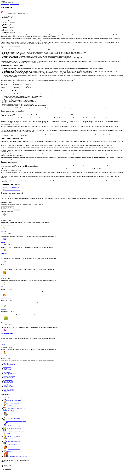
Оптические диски (8, 382)
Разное (5, 391)
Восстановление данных (9, 373)
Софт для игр (6, 387)
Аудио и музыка (7, 369)
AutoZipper (3, 231)
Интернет (5, 363)
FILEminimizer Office (6, 298)
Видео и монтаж (7, 368)
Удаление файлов (7, 380)
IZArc (2, 264)
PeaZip (2, 322)
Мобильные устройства (9, 389)
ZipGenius (3, 309)
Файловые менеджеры (9, 381)
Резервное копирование (9, 376)
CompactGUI (4, 344)
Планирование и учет (8, 386)
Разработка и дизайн (8, 390)
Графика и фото (7, 367)
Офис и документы (8, 384)
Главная (2, 4)
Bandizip (3, 242)
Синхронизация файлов (9, 377)
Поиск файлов (7, 374)
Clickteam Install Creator (7, 333)
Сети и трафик (7, 385)
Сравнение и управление (9, 378)
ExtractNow (4, 253)
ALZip (2, 286)
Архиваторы (16, 4)
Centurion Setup (5, 355)
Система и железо (7, 365)
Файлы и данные (8, 4)
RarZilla (3, 275)
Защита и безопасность (9, 364)
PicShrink (3, 217)
